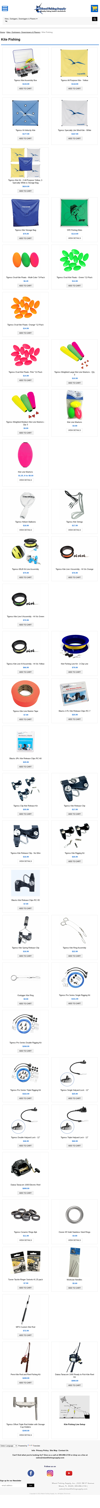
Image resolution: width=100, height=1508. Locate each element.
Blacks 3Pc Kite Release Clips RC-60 (26, 758)
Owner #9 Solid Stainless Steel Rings (74, 1232)
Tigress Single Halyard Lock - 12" (74, 1090)
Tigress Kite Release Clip (74, 806)
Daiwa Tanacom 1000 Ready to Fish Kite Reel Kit (74, 1375)
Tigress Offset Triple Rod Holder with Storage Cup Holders (25, 1425)
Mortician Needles (74, 1280)
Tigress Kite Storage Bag (25, 230)
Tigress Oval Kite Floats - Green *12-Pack (74, 277)
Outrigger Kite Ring (25, 995)
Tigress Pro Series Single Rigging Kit (74, 995)
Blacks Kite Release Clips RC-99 (25, 900)
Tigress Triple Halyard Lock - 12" (74, 1137)
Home (2, 32)
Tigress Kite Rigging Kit (74, 853)
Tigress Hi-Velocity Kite (25, 130)
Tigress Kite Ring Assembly (74, 948)
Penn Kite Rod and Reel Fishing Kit (25, 1374)
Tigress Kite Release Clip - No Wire (25, 853)
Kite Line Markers (74, 422)
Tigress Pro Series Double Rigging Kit (25, 1043)
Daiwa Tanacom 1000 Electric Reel (25, 1185)
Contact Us (63, 1450)
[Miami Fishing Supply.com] (69, 1475)
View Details (74, 238)
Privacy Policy (42, 1450)
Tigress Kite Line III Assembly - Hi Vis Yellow (25, 664)
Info (33, 1450)
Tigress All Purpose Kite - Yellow (74, 80)
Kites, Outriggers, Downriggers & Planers (23, 32)
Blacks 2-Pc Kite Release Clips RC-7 (74, 711)
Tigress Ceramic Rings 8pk (25, 1232)
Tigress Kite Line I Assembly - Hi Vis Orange (74, 569)
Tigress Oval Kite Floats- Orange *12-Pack (25, 325)
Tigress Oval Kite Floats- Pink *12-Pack (25, 372)
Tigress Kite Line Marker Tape (25, 711)
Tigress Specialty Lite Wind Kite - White (74, 130)
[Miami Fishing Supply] (31, 1476)
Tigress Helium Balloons (25, 522)
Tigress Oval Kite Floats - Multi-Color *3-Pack (25, 277)
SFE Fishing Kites (74, 230)
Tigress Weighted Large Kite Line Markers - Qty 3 (74, 373)
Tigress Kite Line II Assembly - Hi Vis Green (25, 616)
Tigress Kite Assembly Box (25, 80)
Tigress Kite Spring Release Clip (25, 948)
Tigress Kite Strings (74, 522)
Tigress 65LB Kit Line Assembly (25, 569)
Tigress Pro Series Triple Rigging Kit (25, 1090)
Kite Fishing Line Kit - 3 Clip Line (74, 664)
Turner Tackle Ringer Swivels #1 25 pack (25, 1279)
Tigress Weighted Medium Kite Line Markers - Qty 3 (25, 423)
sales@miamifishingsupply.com (50, 1458)
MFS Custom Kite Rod (25, 1327)
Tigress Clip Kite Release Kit (25, 806)
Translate (36, 1446)
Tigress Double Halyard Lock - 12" (25, 1137)
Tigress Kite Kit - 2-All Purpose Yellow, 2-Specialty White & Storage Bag (25, 181)
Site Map (53, 1450)
